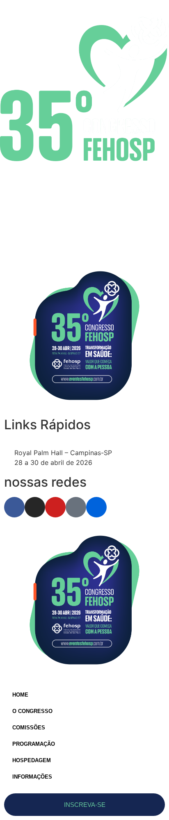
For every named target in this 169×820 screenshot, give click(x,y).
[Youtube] (55, 507)
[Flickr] (96, 507)
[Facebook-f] (14, 507)
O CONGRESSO (32, 711)
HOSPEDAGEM (31, 760)
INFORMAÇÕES (32, 777)
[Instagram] (35, 507)
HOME (20, 695)
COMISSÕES (28, 727)
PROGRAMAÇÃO (33, 744)
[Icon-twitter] (76, 507)
